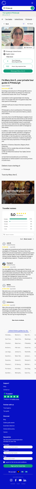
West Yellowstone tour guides (18, 356)
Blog (4, 419)
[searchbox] (19, 235)
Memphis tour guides (18, 373)
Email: (4, 456)
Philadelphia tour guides (28, 343)
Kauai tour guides (28, 347)
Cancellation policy (23, 483)
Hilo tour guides (18, 347)
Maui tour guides (18, 343)
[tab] (18, 330)
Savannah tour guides (8, 360)
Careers (5, 432)
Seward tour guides (18, 360)
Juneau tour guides (18, 352)
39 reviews (19, 215)
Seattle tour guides (8, 356)
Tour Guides (8, 19)
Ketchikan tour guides (18, 368)
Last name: (6, 450)
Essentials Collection (9, 425)
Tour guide (6, 411)
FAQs (4, 386)
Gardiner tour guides (8, 373)
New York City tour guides (28, 335)
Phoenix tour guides (8, 364)
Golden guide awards (8, 422)
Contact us (6, 389)
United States (19, 19)
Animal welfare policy (9, 429)
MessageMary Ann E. (18, 71)
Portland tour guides (8, 368)
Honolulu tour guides (8, 335)
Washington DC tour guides (28, 339)
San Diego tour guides (28, 368)
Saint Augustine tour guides (28, 373)
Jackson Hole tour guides (28, 356)
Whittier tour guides (28, 364)
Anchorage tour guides (8, 347)
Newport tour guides (28, 360)
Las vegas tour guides (8, 352)
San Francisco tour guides (8, 339)
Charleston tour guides (8, 343)
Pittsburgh (28, 19)
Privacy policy (18, 483)
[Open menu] (32, 3)
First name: (6, 444)
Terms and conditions (13, 483)
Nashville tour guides (28, 352)
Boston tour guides (18, 335)
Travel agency (7, 408)
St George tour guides (18, 364)
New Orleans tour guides (18, 339)
